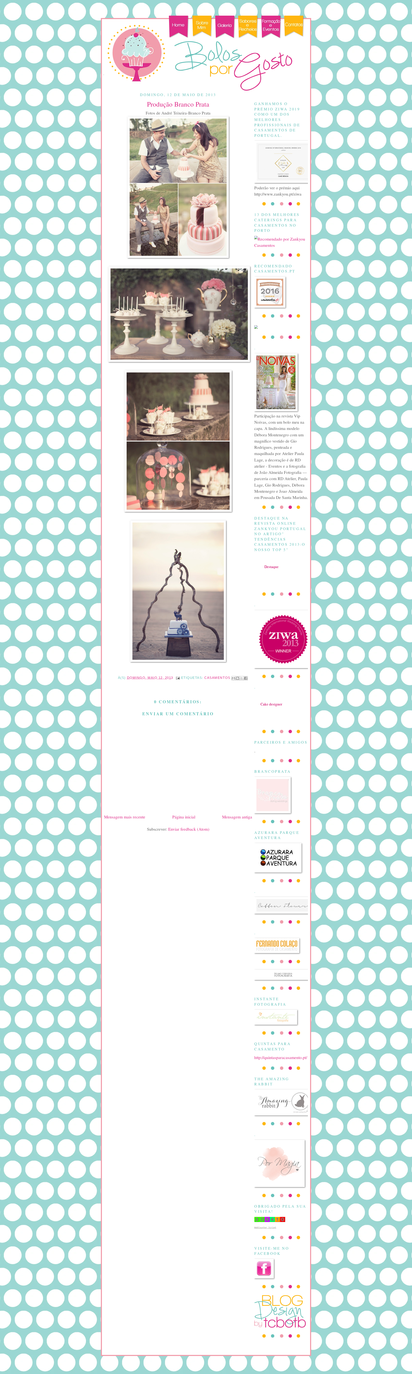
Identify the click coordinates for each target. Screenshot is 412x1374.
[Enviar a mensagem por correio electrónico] (177, 677)
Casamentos (217, 677)
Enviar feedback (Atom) (188, 829)
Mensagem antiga (237, 817)
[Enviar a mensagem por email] (233, 678)
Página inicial (183, 817)
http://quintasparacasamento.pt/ (280, 1057)
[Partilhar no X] (241, 678)
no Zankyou (271, 570)
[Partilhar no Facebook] (246, 678)
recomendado (271, 708)
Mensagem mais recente (124, 817)
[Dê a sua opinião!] (237, 678)
